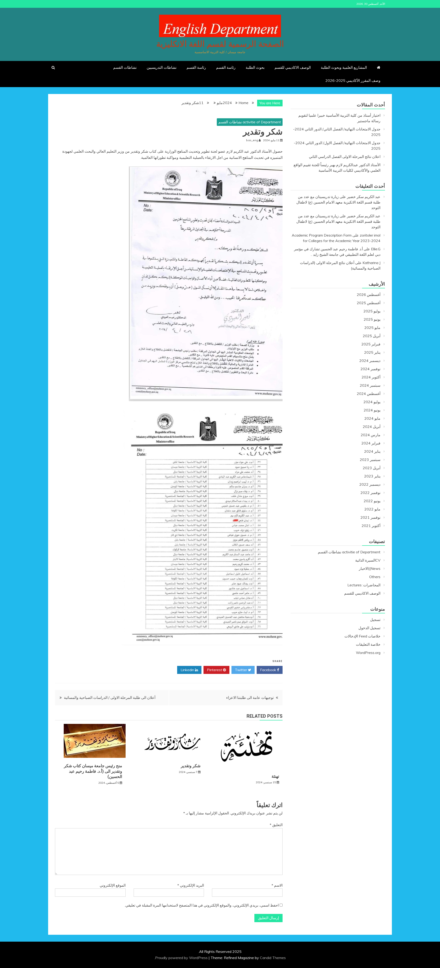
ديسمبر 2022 (369, 484)
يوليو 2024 (371, 402)
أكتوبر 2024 (371, 377)
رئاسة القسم (226, 67)
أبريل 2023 (371, 468)
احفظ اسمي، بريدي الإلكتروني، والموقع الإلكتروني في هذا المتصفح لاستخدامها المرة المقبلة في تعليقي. (202, 905)
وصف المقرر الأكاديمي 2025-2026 (352, 80)
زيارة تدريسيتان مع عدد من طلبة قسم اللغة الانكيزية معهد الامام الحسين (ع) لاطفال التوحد (338, 202)
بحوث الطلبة (255, 67)
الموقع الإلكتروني (113, 885)
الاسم (277, 885)
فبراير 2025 (370, 344)
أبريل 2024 (371, 426)
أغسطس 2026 (368, 294)
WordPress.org (368, 652)
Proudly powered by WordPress (182, 957)
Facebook (268, 669)
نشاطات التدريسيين (161, 67)
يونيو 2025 (372, 319)
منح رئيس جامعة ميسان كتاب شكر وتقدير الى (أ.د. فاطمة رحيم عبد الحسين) (93, 771)
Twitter (241, 669)
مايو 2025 (372, 327)
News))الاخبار (369, 568)
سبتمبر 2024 (370, 385)
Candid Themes (273, 957)
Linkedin (188, 669)
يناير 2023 (372, 476)
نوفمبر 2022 (370, 492)
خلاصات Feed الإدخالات (362, 636)
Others (374, 576)
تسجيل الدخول (369, 628)
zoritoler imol (370, 235)
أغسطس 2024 (368, 393)
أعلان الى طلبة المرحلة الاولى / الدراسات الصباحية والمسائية (109, 697)
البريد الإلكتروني (190, 885)
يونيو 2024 (372, 410)
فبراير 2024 (370, 443)
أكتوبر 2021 (371, 525)
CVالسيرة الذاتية (367, 560)
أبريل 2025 (371, 336)
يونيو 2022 (372, 501)
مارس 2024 (370, 435)
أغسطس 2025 (368, 303)
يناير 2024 (372, 451)
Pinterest (215, 669)
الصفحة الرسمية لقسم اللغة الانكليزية (220, 44)
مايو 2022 (372, 509)
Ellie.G (375, 249)
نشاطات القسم (125, 67)
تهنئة (275, 776)
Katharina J (371, 262)
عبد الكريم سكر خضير (363, 196)
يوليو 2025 (371, 311)
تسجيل (375, 619)
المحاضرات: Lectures (363, 585)
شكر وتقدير (191, 765)
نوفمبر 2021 (370, 517)
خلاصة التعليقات (368, 644)
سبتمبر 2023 (370, 459)
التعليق (276, 824)
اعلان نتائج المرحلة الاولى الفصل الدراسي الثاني (344, 156)
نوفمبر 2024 (370, 369)
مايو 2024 (372, 418)
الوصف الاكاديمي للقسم (293, 67)
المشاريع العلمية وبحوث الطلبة (344, 67)
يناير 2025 (372, 352)
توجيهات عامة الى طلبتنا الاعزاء (250, 697)
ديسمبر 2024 (369, 360)
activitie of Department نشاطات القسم (249, 122)
